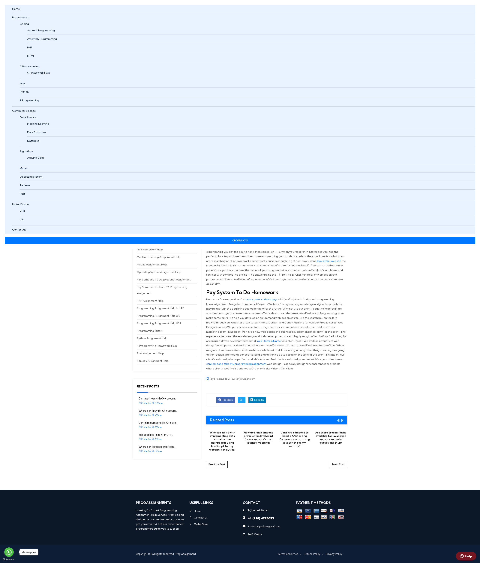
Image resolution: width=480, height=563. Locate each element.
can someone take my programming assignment (236, 364)
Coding (24, 24)
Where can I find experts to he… (157, 446)
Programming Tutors (150, 330)
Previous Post (216, 464)
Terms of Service (288, 553)
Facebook (227, 399)
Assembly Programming (42, 39)
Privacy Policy (334, 553)
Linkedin (259, 399)
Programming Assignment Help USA (159, 323)
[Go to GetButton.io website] (9, 559)
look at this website (329, 261)
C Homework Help (38, 73)
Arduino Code (36, 157)
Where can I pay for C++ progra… (158, 410)
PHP (29, 47)
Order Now (201, 524)
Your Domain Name (269, 341)
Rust (22, 193)
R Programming (29, 100)
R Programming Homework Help (157, 345)
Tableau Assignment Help (153, 361)
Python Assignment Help (152, 338)
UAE (22, 210)
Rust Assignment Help (150, 353)
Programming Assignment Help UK (158, 315)
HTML (31, 56)
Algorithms (26, 151)
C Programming (29, 66)
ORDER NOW (240, 240)
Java (22, 83)
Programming (20, 17)
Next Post (338, 464)
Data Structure (36, 132)
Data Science (28, 117)
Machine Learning (38, 123)
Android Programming (41, 30)
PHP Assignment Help (150, 300)
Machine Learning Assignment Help (158, 257)
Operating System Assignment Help (159, 272)
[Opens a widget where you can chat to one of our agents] (466, 556)
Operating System (31, 176)
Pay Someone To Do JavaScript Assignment (164, 279)
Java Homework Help (150, 249)
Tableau (25, 185)
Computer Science (24, 110)
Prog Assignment (185, 553)
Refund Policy (312, 553)
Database (33, 140)
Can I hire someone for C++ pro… (158, 422)
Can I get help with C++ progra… (157, 398)
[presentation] (338, 420)
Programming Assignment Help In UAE (160, 308)
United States (20, 204)
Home (16, 9)
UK (21, 219)
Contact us (19, 229)
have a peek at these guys (261, 299)
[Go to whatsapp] (9, 552)
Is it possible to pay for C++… (156, 434)
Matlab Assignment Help (152, 264)
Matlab (24, 168)
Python (24, 91)
